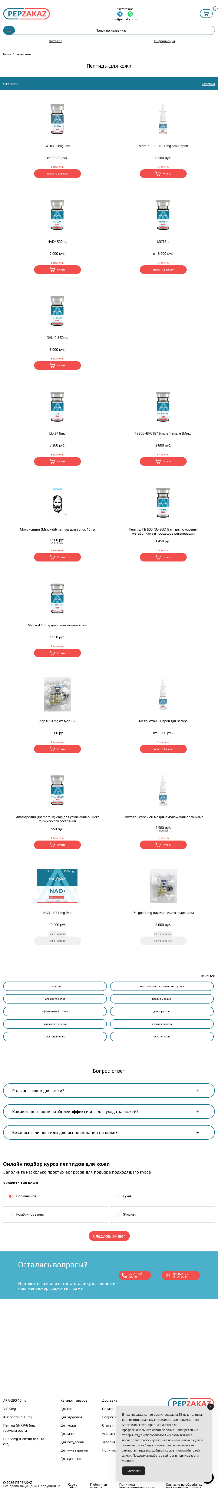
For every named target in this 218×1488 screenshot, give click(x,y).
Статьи (107, 1425)
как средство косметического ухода (162, 986)
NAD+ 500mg (57, 242)
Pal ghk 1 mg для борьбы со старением (163, 913)
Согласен (134, 1471)
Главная (7, 54)
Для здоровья (71, 1417)
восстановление (55, 1036)
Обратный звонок (135, 1275)
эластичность (162, 1036)
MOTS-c (163, 242)
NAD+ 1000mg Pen (57, 913)
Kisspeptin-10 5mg (17, 1417)
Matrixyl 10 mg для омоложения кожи (57, 625)
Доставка (109, 1400)
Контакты (110, 1434)
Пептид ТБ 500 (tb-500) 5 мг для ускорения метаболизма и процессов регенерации (163, 531)
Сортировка (10, 83)
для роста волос (55, 998)
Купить (167, 173)
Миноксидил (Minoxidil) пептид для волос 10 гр (57, 529)
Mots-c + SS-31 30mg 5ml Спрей (163, 146)
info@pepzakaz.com (125, 19)
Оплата (107, 1409)
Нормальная (26, 1196)
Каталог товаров (73, 1400)
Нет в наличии (57, 940)
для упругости (162, 1011)
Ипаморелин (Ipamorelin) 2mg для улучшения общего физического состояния (57, 819)
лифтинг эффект (162, 1024)
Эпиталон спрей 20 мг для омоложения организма (163, 817)
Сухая (127, 1196)
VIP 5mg (9, 1409)
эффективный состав (55, 1011)
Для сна (66, 1409)
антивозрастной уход (55, 1024)
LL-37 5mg (57, 433)
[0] (206, 13)
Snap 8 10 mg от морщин (57, 721)
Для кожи (68, 1425)
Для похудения (72, 1442)
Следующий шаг (109, 1235)
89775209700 (125, 9)
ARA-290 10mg (14, 1400)
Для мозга (68, 1434)
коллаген (55, 986)
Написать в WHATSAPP (180, 1275)
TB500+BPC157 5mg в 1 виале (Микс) (163, 433)
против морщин (162, 998)
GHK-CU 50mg (57, 338)
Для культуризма (74, 1450)
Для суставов (70, 1459)
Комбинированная (30, 1214)
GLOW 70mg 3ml (57, 146)
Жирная (129, 1214)
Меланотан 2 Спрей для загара (163, 721)
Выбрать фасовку (57, 173)
